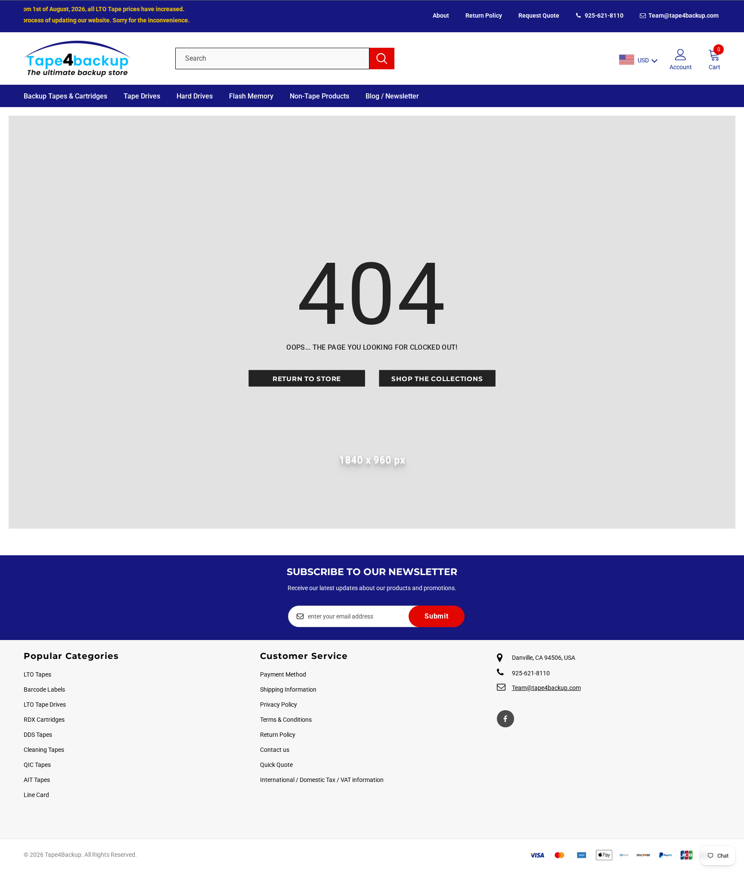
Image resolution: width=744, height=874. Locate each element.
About (441, 15)
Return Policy (483, 15)
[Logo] (93, 58)
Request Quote (538, 15)
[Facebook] (505, 718)
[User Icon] (680, 54)
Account (681, 67)
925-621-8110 (603, 15)
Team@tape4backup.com (683, 15)
